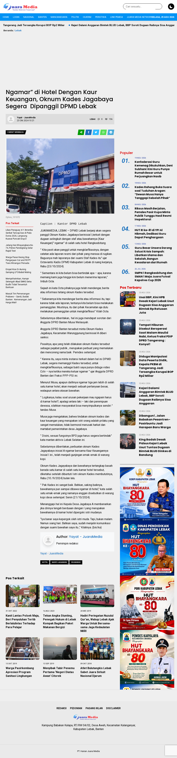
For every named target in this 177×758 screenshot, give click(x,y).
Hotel (45, 562)
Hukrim (87, 17)
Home (6, 17)
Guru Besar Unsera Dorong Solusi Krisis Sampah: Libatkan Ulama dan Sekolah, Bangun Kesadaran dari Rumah (153, 255)
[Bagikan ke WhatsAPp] (103, 132)
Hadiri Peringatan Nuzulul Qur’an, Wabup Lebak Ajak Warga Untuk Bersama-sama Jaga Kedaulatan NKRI (97, 623)
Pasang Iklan (94, 708)
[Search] (159, 6)
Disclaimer (113, 708)
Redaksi (62, 708)
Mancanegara (59, 17)
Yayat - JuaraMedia (85, 536)
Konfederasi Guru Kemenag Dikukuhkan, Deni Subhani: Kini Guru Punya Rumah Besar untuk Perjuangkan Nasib (154, 169)
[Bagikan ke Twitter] (96, 132)
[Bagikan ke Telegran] (110, 132)
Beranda (8, 30)
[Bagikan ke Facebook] (88, 132)
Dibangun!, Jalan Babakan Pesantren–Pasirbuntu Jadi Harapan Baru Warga (155, 421)
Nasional (28, 17)
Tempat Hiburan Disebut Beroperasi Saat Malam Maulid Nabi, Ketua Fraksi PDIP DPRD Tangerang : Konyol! (156, 334)
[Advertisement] (88, 58)
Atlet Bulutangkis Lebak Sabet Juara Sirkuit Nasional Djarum (95, 672)
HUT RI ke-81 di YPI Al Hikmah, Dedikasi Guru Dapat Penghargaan (150, 233)
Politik (75, 17)
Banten (42, 17)
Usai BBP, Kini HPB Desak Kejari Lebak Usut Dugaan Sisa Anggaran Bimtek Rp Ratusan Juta (156, 305)
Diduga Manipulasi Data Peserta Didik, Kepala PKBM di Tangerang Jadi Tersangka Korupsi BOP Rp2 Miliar (156, 366)
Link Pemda (116, 17)
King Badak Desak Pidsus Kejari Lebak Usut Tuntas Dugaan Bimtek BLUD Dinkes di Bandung (155, 447)
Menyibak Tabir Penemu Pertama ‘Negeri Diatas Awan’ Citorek (58, 672)
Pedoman (76, 708)
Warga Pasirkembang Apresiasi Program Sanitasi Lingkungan (20, 672)
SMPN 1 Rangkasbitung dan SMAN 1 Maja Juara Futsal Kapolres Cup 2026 (153, 276)
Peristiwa (100, 17)
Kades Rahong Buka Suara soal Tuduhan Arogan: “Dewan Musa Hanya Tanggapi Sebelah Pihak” (153, 192)
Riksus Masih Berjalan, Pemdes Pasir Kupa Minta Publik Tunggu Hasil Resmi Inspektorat (153, 214)
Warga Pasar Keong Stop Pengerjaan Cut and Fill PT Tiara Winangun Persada (18, 260)
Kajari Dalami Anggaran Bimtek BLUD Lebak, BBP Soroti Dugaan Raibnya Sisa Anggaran (94, 25)
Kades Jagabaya (59, 562)
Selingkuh (76, 562)
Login (16, 17)
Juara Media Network (139, 17)
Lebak (18, 30)
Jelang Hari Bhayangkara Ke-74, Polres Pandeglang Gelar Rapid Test (19, 248)
